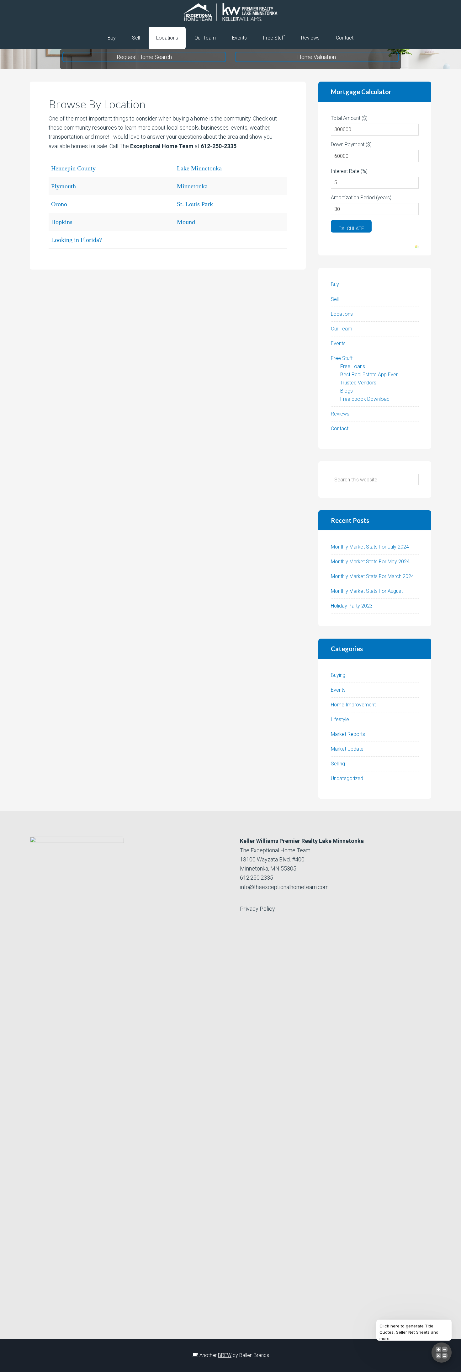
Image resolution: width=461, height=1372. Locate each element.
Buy (335, 284)
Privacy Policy (257, 908)
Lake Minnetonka (199, 168)
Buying (338, 675)
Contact (339, 428)
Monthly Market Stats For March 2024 (372, 576)
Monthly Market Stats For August (367, 591)
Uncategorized (347, 778)
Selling (338, 764)
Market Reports (348, 734)
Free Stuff (341, 358)
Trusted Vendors (358, 383)
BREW (224, 1355)
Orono (59, 204)
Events (338, 343)
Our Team (341, 329)
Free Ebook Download (364, 399)
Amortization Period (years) (361, 198)
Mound (186, 221)
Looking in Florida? (76, 239)
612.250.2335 (256, 877)
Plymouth (63, 186)
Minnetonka (192, 186)
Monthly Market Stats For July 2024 (370, 547)
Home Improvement (353, 705)
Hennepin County (73, 168)
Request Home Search (144, 57)
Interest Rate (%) (349, 171)
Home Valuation (316, 57)
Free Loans (352, 366)
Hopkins (61, 221)
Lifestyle (340, 719)
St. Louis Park (195, 204)
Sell (335, 299)
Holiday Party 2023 (352, 606)
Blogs (346, 391)
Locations (342, 314)
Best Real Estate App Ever (369, 375)
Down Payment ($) (351, 144)
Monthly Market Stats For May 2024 (370, 562)
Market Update (347, 749)
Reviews (340, 414)
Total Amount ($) (349, 118)
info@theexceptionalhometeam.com (284, 887)
